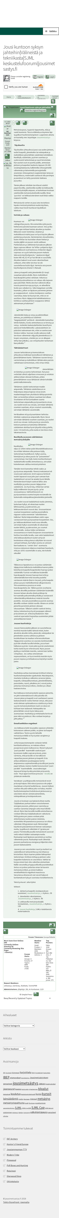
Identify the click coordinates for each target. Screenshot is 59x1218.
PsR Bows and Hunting (17, 1165)
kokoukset (6, 1094)
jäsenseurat (9, 1088)
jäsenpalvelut (51, 1084)
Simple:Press (27, 994)
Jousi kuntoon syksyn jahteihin (55, 97)
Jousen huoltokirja (27, 909)
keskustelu (25, 1089)
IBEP (6, 1077)
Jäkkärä (42, 1083)
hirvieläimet (39, 1073)
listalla (47, 773)
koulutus (16, 1094)
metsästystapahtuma (13, 1102)
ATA (4, 1073)
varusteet (52, 1112)
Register (40, 77)
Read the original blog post (35, 110)
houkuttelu (46, 1073)
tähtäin (21, 1112)
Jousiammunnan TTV (17, 1149)
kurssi (39, 1094)
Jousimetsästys (43, 137)
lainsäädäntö (10, 1098)
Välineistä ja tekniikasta (42, 97)
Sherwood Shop (14, 1176)
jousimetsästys (25, 1083)
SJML (18, 1107)
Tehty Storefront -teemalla (16, 1202)
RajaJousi (11, 1170)
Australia (8, 1073)
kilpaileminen (33, 1089)
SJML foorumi (49, 1108)
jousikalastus (25, 1078)
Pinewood (11, 1160)
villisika (5, 1116)
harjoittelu (25, 1072)
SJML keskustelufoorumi (24, 97)
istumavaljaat (15, 1077)
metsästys (43, 1099)
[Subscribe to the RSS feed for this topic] (53, 108)
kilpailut (43, 1089)
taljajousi (15, 1112)
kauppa (18, 1089)
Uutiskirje (26, 1112)
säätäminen (7, 1112)
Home (9, 97)
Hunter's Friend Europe (17, 1144)
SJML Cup (38, 1107)
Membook (27, 1099)
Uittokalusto (13, 1181)
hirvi (33, 1073)
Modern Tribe (13, 1154)
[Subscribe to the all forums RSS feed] (6, 932)
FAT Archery (12, 1138)
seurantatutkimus (9, 1108)
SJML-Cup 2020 (26, 1108)
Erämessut (15, 1073)
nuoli (26, 1103)
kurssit (46, 1094)
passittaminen (40, 1103)
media (21, 1099)
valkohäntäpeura (38, 1112)
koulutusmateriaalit (28, 1094)
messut (33, 1099)
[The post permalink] (18, 122)
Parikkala (32, 1103)
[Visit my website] (7, 165)
